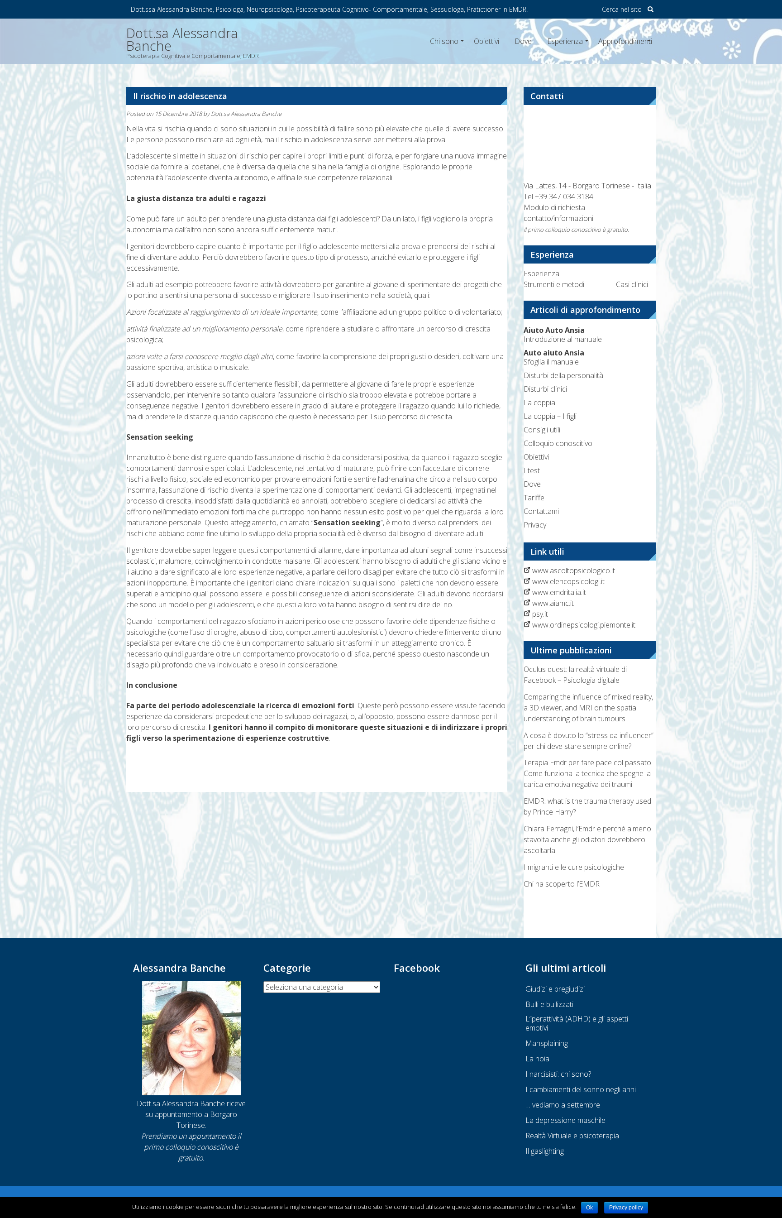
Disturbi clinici (545, 389)
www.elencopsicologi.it (568, 581)
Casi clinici (632, 284)
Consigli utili (542, 430)
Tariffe (534, 498)
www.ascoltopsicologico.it (573, 570)
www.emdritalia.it (559, 592)
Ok (589, 1207)
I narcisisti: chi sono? (558, 1074)
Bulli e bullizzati (549, 1004)
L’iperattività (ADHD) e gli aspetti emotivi (576, 1023)
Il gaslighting (544, 1151)
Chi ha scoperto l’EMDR (562, 884)
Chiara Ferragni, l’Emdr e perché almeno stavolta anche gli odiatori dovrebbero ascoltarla (587, 839)
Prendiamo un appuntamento (188, 1136)
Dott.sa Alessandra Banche (246, 114)
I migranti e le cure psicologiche (574, 867)
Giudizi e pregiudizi (555, 988)
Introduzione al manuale (563, 334)
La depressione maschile (565, 1120)
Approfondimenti (625, 41)
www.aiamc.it (553, 603)
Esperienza (565, 41)
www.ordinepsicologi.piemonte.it (583, 625)
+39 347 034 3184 (564, 196)
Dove (523, 41)
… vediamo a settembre (562, 1104)
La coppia (539, 403)
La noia (537, 1058)
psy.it (540, 614)
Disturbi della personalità (563, 375)
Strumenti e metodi (554, 284)
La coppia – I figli (550, 416)
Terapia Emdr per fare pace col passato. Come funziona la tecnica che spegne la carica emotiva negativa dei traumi (588, 773)
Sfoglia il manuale (554, 357)
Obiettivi (486, 41)
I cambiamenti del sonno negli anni (580, 1089)
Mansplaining (546, 1043)
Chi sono (444, 41)
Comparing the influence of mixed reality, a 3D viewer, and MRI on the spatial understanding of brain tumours (588, 708)
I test (532, 470)
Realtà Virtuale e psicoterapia (572, 1135)
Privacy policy (626, 1207)
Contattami (541, 511)
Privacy (535, 525)
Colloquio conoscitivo (558, 443)
